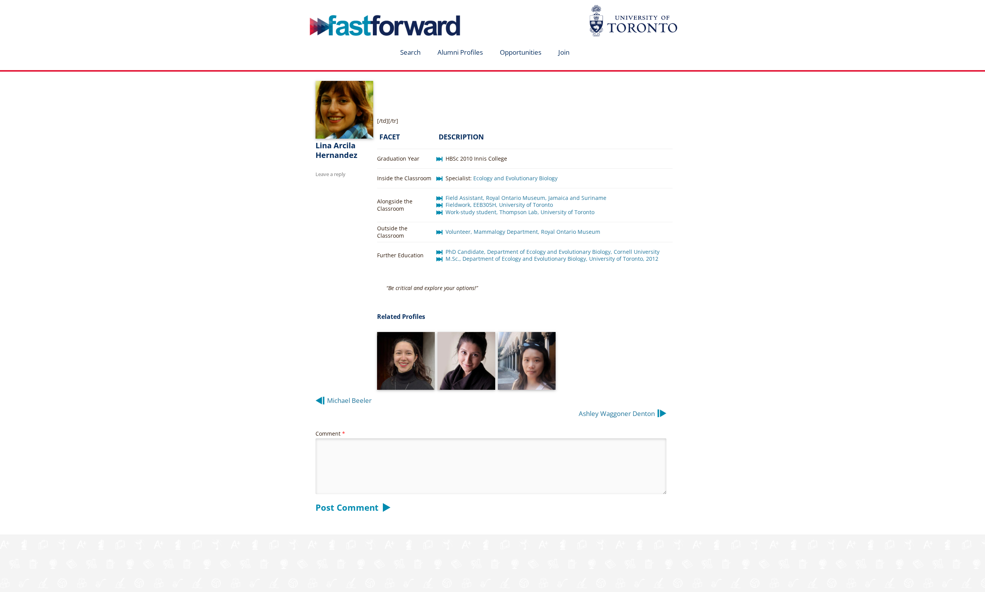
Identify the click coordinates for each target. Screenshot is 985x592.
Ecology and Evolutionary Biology (515, 178)
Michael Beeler (349, 400)
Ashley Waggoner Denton (617, 413)
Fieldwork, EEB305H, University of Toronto (499, 204)
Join (563, 52)
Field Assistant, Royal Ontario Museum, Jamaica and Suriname (527, 197)
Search (410, 52)
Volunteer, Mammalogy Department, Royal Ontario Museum (523, 231)
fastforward (352, 9)
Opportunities (520, 52)
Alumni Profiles (460, 52)
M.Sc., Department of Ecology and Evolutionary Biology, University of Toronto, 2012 (552, 258)
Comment (330, 433)
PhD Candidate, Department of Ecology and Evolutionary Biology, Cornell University (552, 251)
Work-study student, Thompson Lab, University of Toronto (520, 212)
